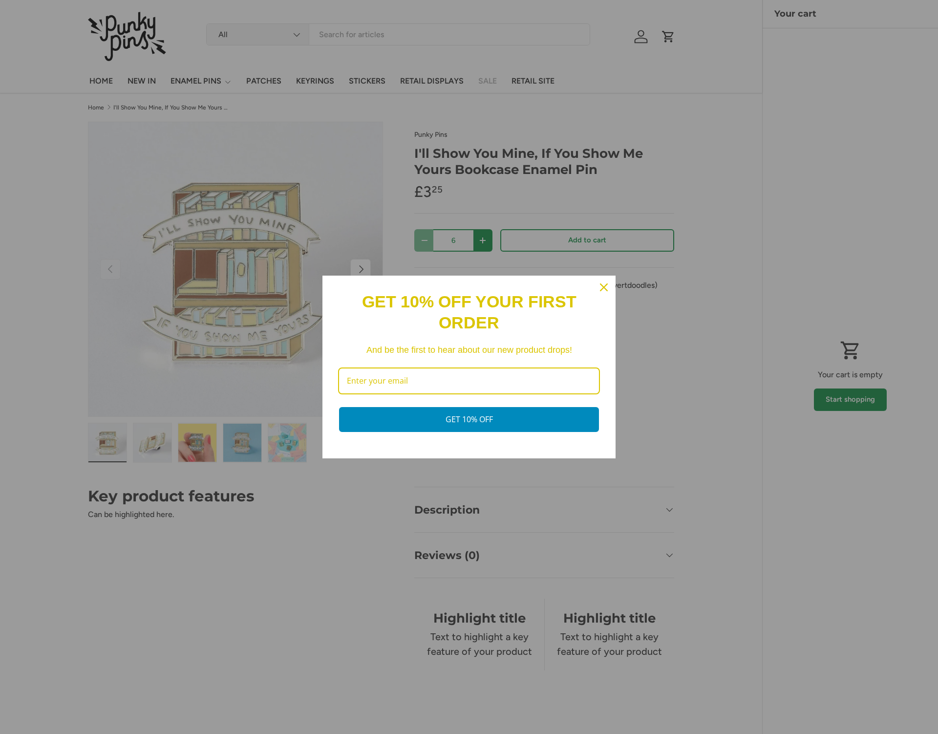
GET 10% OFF (469, 419)
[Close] (604, 287)
